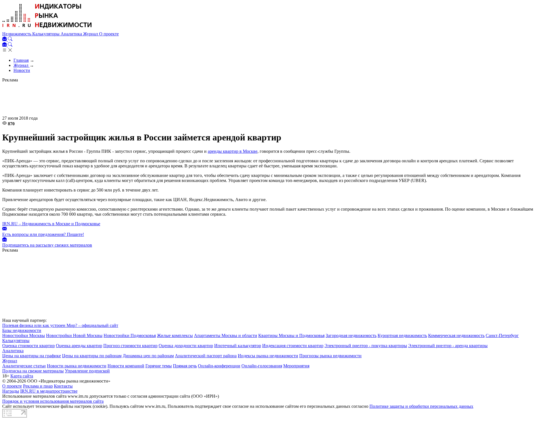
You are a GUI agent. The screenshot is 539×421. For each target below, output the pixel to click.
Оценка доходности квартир (186, 345)
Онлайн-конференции (219, 365)
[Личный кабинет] (5, 39)
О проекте (109, 33)
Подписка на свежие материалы (33, 370)
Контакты (63, 386)
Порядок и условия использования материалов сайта (53, 401)
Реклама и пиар (38, 386)
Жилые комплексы (175, 335)
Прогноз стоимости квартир (130, 345)
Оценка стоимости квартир (28, 345)
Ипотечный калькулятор (237, 345)
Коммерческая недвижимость (456, 335)
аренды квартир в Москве (232, 151)
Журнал (91, 33)
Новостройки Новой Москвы (74, 335)
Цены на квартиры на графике (31, 355)
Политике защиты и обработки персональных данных (421, 406)
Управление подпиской (87, 370)
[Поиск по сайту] (10, 39)
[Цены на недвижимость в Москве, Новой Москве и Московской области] (47, 28)
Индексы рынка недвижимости (268, 355)
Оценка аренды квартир (79, 345)
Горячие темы (158, 365)
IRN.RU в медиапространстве (48, 391)
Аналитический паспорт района (206, 355)
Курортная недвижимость (402, 335)
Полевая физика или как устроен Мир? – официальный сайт (60, 325)
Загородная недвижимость (351, 335)
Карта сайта (21, 376)
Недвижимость (17, 33)
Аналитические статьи (24, 365)
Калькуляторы (46, 33)
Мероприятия (296, 365)
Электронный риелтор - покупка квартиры (366, 345)
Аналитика (72, 33)
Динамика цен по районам (148, 355)
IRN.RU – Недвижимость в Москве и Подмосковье (51, 223)
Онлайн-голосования (261, 365)
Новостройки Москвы (23, 335)
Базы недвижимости (21, 330)
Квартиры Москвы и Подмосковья (291, 335)
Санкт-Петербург (502, 335)
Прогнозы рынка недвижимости (330, 355)
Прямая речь (185, 365)
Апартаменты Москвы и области (225, 335)
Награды (10, 391)
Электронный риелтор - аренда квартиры (448, 345)
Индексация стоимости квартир (292, 345)
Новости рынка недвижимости (76, 365)
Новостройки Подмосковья (130, 335)
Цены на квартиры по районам (92, 355)
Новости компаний (126, 365)
